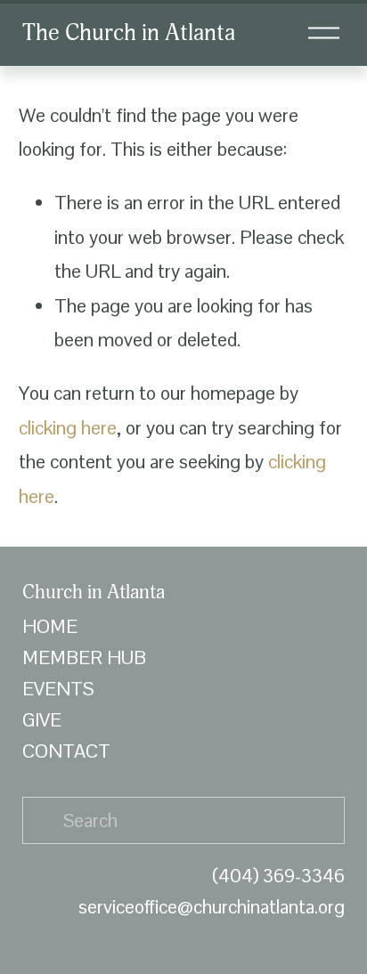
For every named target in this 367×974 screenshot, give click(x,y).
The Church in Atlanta (128, 33)
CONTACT (66, 751)
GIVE (41, 720)
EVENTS (58, 689)
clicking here (68, 428)
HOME (49, 626)
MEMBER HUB (84, 657)
